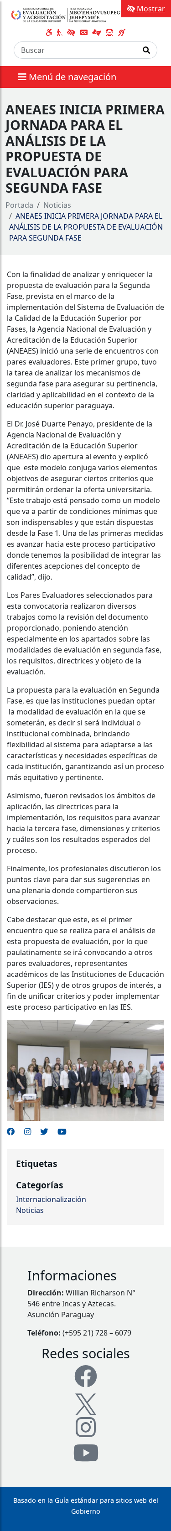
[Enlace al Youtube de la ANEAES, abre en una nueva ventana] (62, 1131)
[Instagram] (85, 1427)
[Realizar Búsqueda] (146, 50)
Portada (19, 205)
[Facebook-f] (85, 1376)
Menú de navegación (71, 77)
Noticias (57, 205)
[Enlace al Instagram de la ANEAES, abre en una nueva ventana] (27, 1131)
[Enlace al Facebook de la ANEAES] (11, 1131)
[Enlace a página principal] (70, 15)
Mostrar (150, 9)
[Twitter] (85, 1403)
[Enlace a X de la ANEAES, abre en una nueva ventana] (44, 1131)
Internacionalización (51, 1199)
